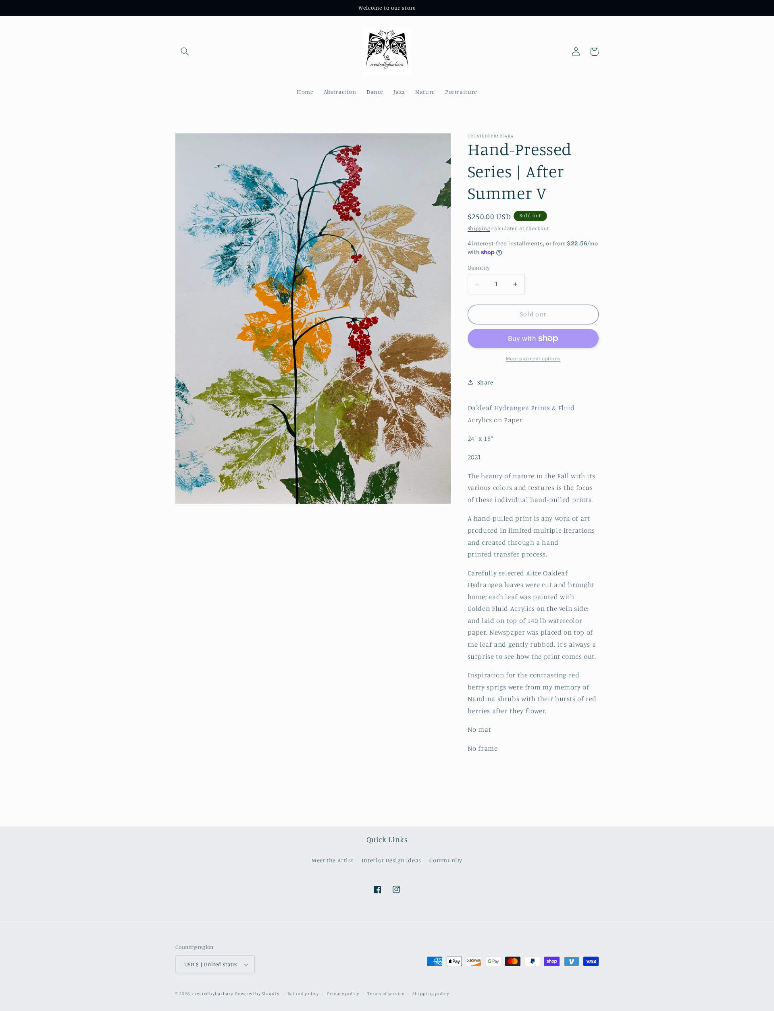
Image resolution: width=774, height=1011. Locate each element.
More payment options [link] (533, 358)
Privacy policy (343, 993)
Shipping (479, 228)
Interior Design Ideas (391, 859)
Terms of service (385, 993)
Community (445, 859)
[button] (184, 51)
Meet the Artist (332, 859)
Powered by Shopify (257, 993)
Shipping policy (430, 993)
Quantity (479, 267)
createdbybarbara (213, 993)
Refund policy (303, 993)
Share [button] (485, 382)
